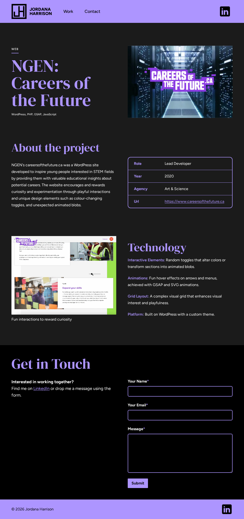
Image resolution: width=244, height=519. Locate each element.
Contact (92, 11)
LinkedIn (41, 388)
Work (68, 11)
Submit (138, 483)
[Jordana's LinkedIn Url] (225, 11)
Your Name (138, 381)
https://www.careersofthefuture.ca (194, 201)
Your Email (138, 405)
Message (136, 429)
